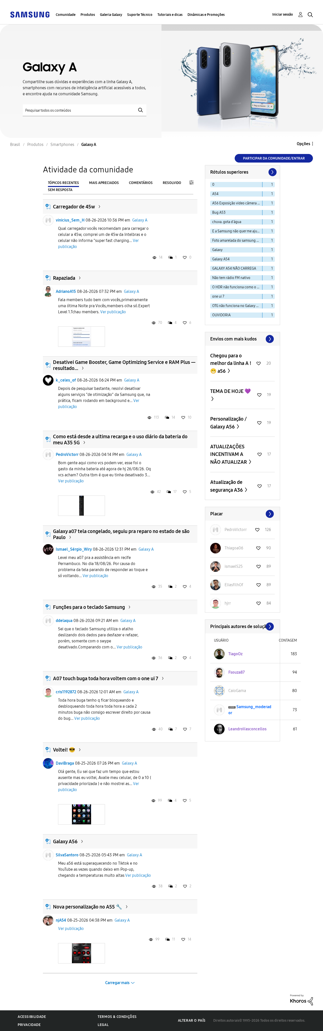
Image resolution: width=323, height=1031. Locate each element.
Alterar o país (192, 1020)
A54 (215, 194)
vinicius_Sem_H (70, 220)
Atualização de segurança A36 (227, 486)
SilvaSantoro (67, 855)
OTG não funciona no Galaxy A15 (237, 306)
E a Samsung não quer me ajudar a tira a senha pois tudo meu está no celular (237, 231)
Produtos (87, 15)
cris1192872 (66, 692)
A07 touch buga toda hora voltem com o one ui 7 (105, 678)
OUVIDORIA (221, 315)
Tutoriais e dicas (169, 15)
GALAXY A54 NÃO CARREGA (234, 268)
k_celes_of (66, 380)
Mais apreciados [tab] (104, 183)
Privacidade (29, 1025)
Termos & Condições (117, 1017)
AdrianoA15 (66, 291)
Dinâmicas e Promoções (206, 15)
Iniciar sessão (282, 14)
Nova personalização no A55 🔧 (87, 907)
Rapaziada (64, 278)
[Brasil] (29, 14)
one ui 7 (218, 296)
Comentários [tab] (141, 183)
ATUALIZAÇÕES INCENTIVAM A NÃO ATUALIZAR (229, 454)
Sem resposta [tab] (60, 190)
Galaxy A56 (65, 841)
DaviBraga (65, 763)
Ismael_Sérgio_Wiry (74, 549)
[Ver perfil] (48, 220)
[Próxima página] (272, 172)
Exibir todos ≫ (242, 339)
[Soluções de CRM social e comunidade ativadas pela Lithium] (301, 999)
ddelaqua (64, 620)
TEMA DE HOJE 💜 (230, 391)
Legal (103, 1025)
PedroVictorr (67, 454)
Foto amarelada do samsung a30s (237, 240)
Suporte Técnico (139, 15)
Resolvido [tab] (172, 183)
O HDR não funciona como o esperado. (237, 287)
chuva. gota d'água (226, 222)
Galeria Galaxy (111, 15)
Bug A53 (219, 212)
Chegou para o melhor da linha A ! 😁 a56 (230, 363)
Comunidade (65, 15)
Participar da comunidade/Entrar (274, 158)
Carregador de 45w (74, 207)
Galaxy (217, 250)
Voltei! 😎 (64, 750)
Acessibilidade (32, 1017)
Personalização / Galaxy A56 (228, 423)
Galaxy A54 (221, 259)
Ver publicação (113, 311)
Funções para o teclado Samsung (89, 607)
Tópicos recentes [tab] (63, 183)
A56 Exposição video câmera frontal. (237, 203)
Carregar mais (117, 982)
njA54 (61, 920)
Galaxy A (139, 220)
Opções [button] (303, 143)
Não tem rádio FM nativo (231, 278)
